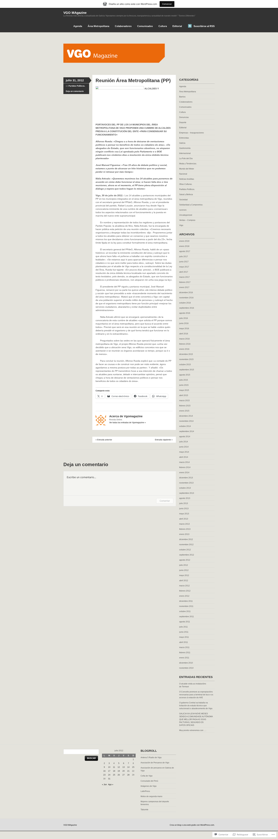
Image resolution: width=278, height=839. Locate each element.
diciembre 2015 (186, 354)
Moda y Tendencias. (188, 163)
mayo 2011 (184, 637)
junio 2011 (183, 632)
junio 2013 (184, 508)
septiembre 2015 (186, 370)
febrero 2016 (184, 344)
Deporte (182, 122)
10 (109, 767)
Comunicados (145, 26)
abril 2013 (183, 519)
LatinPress (145, 791)
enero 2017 (184, 287)
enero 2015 (184, 411)
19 (119, 771)
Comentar (165, 500)
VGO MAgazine (75, 12)
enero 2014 (184, 472)
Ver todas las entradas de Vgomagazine (127, 422)
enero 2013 (184, 534)
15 (133, 767)
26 (119, 775)
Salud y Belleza (186, 194)
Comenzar (167, 4)
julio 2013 (183, 503)
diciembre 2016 (186, 292)
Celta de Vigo (147, 776)
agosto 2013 (184, 498)
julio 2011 (183, 627)
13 (123, 767)
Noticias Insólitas (186, 179)
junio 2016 (184, 323)
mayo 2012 (184, 575)
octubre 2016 (185, 303)
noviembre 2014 (186, 421)
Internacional (185, 153)
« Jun (104, 784)
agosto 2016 (184, 313)
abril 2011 (183, 642)
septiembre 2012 (186, 555)
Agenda (77, 26)
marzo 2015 (184, 400)
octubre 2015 (185, 364)
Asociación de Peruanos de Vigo (155, 763)
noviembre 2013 (186, 483)
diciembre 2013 (186, 478)
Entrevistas (184, 138)
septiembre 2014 (186, 431)
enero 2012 (184, 596)
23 (104, 775)
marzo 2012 (184, 586)
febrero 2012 (184, 591)
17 (109, 771)
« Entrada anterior (104, 440)
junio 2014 (184, 447)
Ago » (110, 784)
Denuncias (184, 117)
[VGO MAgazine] (139, 69)
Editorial (177, 26)
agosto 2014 (184, 436)
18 (114, 771)
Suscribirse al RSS (204, 26)
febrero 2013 (184, 529)
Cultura (162, 26)
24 (109, 775)
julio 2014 (183, 442)
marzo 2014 (184, 462)
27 (123, 775)
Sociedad (183, 199)
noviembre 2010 (186, 668)
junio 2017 (184, 262)
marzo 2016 (184, 339)
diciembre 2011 (186, 601)
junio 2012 (184, 570)
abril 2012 (183, 580)
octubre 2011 (185, 611)
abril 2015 (183, 395)
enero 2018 (184, 246)
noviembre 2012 (186, 544)
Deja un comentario (75, 91)
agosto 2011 (184, 622)
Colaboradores (123, 26)
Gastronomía (184, 148)
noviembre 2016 (186, 298)
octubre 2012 (185, 550)
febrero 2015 (184, 406)
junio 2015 (184, 385)
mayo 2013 (184, 514)
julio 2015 (183, 380)
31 (109, 779)
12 (119, 767)
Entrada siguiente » (164, 440)
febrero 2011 (184, 652)
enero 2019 (184, 241)
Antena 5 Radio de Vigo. (151, 757)
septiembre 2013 (186, 493)
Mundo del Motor (186, 169)
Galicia (182, 143)
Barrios (182, 97)
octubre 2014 (185, 426)
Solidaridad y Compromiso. (191, 205)
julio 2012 (183, 565)
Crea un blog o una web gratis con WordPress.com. (192, 825)
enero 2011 (184, 658)
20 (123, 771)
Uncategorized (185, 215)
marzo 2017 (184, 277)
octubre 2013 (185, 488)
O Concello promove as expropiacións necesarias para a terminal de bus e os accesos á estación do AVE (196, 695)
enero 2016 (184, 349)
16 (104, 771)
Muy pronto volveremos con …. (192, 730)
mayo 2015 (184, 390)
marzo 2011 (184, 647)
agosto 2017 (184, 251)
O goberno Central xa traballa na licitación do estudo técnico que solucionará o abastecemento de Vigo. (196, 706)
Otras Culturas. (185, 184)
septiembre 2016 (186, 308)
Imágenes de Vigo (149, 786)
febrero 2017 (184, 282)
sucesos (182, 210)
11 (114, 767)
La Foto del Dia (186, 158)
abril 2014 (183, 457)
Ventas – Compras (187, 220)
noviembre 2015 (186, 359)
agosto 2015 (184, 375)
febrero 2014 (184, 467)
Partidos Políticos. (77, 86)
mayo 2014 (184, 452)
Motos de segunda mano (151, 796)
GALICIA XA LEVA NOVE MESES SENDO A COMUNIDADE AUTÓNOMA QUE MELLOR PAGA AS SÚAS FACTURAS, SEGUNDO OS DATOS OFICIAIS (196, 719)
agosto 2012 (184, 560)
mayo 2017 (184, 267)
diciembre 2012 (186, 539)
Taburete (144, 809)
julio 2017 (183, 256)
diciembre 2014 (186, 416)
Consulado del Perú (149, 781)
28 (128, 775)
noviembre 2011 (186, 606)
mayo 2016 (184, 328)
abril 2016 (183, 334)
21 (128, 771)
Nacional (183, 174)
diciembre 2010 (186, 663)
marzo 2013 (184, 524)
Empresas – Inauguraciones (191, 133)
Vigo (181, 225)
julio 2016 (183, 318)
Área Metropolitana (98, 26)
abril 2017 (183, 272)
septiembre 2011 (186, 616)
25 (114, 775)
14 (128, 767)
